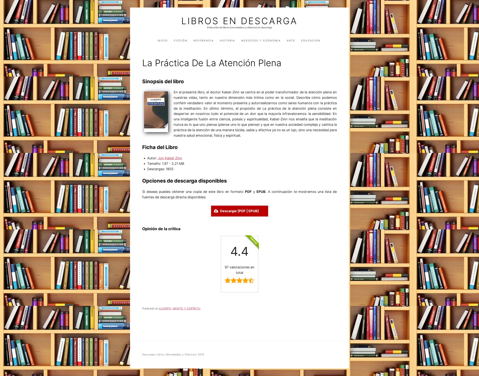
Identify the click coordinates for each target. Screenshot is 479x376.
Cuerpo (165, 308)
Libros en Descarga (239, 20)
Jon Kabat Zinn (170, 158)
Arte (291, 40)
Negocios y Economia (261, 40)
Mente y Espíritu (187, 308)
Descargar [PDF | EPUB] (239, 211)
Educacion (311, 40)
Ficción (180, 40)
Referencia (203, 40)
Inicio (162, 40)
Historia (227, 40)
